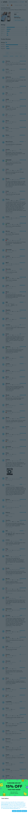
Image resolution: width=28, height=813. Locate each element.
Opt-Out (19, 811)
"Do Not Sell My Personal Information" (11, 808)
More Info (24, 811)
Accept (14, 811)
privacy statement (4, 804)
